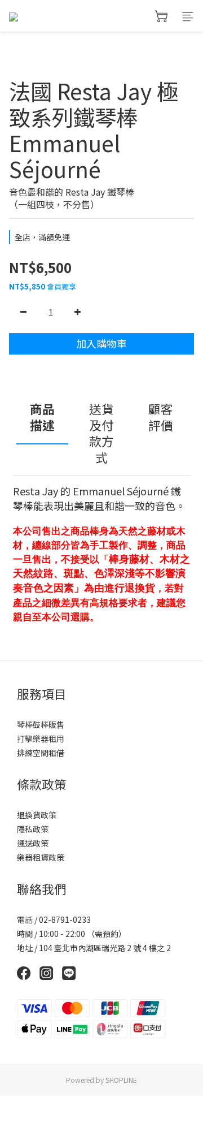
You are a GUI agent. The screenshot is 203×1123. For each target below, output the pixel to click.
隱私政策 (32, 829)
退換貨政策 (36, 814)
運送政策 (32, 843)
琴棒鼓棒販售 (40, 724)
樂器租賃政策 (40, 857)
